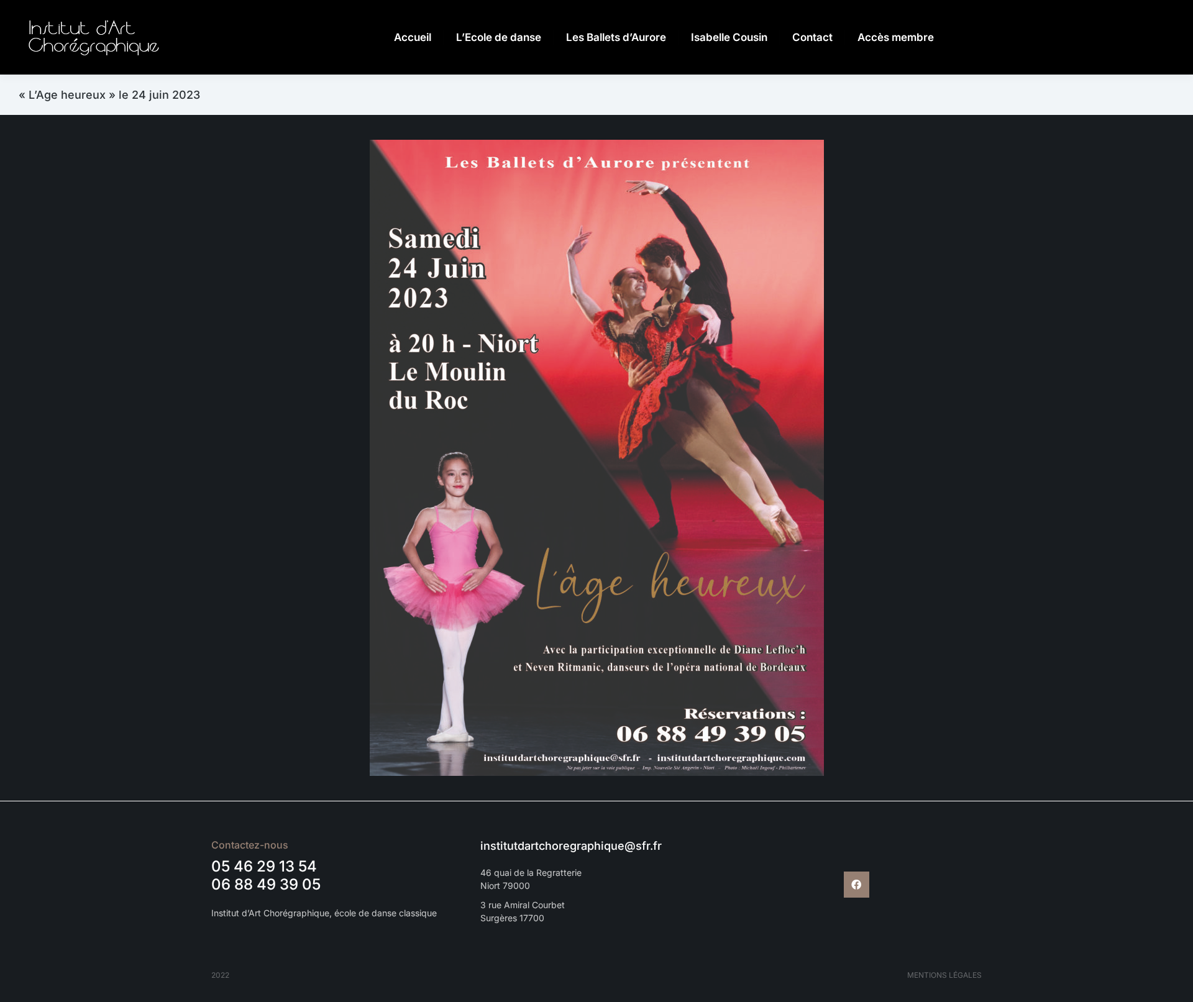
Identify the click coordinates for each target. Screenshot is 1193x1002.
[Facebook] (857, 885)
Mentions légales (944, 975)
